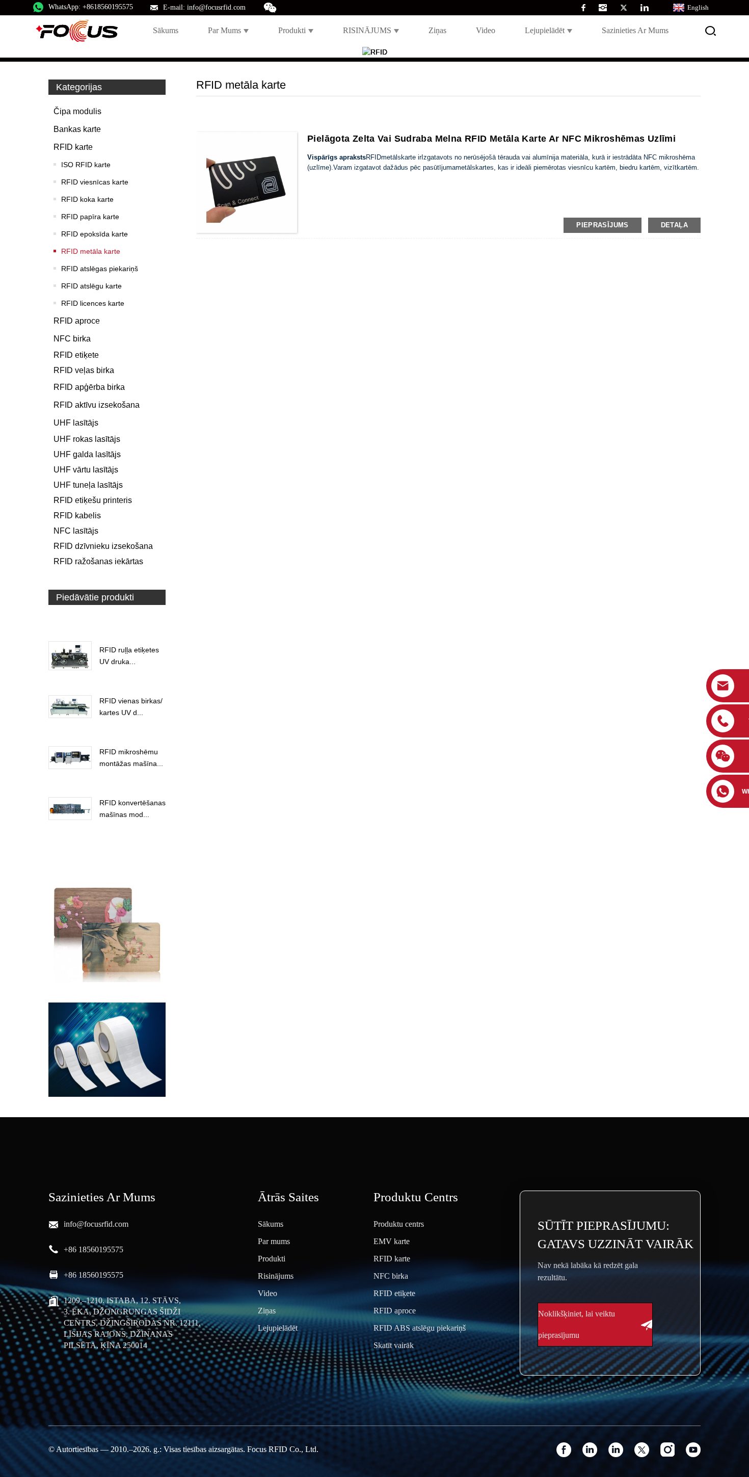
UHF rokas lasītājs (87, 439)
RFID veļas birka (84, 370)
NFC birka (72, 338)
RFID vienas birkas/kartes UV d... (131, 706)
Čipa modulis (77, 111)
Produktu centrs (398, 1224)
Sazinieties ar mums (635, 30)
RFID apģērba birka (89, 387)
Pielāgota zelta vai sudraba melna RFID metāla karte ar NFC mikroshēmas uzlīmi (491, 139)
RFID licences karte (92, 303)
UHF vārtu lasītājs (86, 469)
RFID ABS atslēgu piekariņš (419, 1328)
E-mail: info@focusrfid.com (204, 7)
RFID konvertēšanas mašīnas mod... (132, 808)
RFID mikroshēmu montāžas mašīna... (131, 757)
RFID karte (73, 147)
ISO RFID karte (86, 165)
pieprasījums (602, 225)
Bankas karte (77, 129)
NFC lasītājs (76, 530)
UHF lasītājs (76, 422)
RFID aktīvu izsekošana (97, 405)
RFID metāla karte (90, 251)
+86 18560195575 (93, 1249)
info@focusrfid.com (96, 1224)
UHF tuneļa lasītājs (88, 485)
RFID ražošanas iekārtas (98, 561)
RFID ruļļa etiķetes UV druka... (129, 655)
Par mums (224, 30)
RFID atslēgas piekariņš (99, 269)
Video (485, 30)
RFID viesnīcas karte (94, 182)
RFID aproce (77, 320)
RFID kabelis (77, 515)
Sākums (165, 30)
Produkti (292, 30)
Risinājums (275, 1276)
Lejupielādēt (545, 30)
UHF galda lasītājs (87, 454)
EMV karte (391, 1241)
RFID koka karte (87, 199)
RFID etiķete (76, 355)
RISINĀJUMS (367, 30)
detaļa (674, 225)
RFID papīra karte (90, 217)
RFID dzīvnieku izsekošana (103, 546)
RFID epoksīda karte (94, 234)
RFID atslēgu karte (91, 286)
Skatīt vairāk (393, 1345)
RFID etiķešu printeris (93, 500)
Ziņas (437, 30)
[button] (107, 621)
